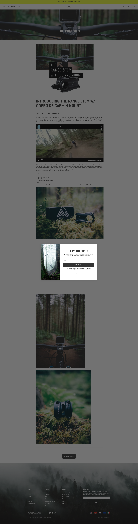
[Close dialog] (95, 247)
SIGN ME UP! (78, 265)
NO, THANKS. (78, 273)
